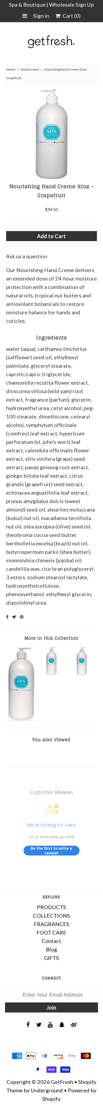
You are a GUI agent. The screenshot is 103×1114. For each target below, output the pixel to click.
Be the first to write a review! (51, 850)
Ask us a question (26, 256)
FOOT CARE (51, 932)
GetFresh (62, 1082)
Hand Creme (30, 69)
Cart (70, 15)
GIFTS (51, 958)
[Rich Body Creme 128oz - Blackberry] (82, 673)
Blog (51, 949)
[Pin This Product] (22, 616)
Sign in (41, 15)
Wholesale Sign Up (71, 4)
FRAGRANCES (51, 924)
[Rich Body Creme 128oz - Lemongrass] (21, 718)
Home (10, 69)
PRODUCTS (51, 907)
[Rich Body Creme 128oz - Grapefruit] (51, 673)
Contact (51, 941)
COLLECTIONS (51, 915)
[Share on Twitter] (14, 616)
